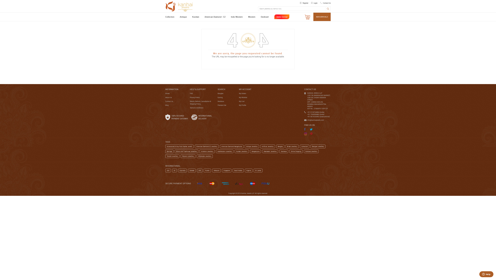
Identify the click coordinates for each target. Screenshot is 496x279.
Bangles (220, 93)
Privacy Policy (195, 97)
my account (245, 89)
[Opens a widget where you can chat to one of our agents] (486, 274)
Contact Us (169, 101)
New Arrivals (322, 17)
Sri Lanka (258, 170)
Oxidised (265, 17)
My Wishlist (243, 97)
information (171, 89)
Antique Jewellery (252, 146)
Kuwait (207, 170)
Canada (191, 170)
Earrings (169, 151)
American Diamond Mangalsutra (231, 146)
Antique (183, 17)
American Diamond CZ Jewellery (206, 146)
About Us (168, 97)
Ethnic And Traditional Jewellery (186, 151)
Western (251, 17)
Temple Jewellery (172, 156)
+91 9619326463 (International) (318, 116)
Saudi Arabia (238, 170)
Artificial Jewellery (268, 146)
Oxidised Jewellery (311, 151)
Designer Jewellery (318, 146)
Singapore (226, 170)
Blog (167, 105)
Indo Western (237, 17)
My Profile (242, 105)
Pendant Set (222, 105)
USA (168, 170)
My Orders (242, 93)
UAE (199, 170)
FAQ (191, 93)
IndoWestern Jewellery (224, 151)
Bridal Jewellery (292, 146)
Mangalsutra (255, 151)
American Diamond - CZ (215, 17)
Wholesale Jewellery (204, 156)
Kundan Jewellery (241, 151)
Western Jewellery (188, 156)
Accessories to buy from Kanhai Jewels (179, 146)
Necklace (221, 101)
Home (167, 93)
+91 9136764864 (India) (315, 112)
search (221, 89)
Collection (169, 17)
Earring (220, 97)
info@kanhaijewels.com (315, 120)
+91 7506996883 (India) (315, 114)
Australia (182, 170)
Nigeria (248, 170)
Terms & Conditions (196, 108)
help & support (198, 89)
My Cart (242, 101)
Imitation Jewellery (207, 151)
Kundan (195, 17)
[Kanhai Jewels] (180, 6)
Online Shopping (296, 151)
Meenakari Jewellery (270, 151)
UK (174, 170)
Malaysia (216, 170)
